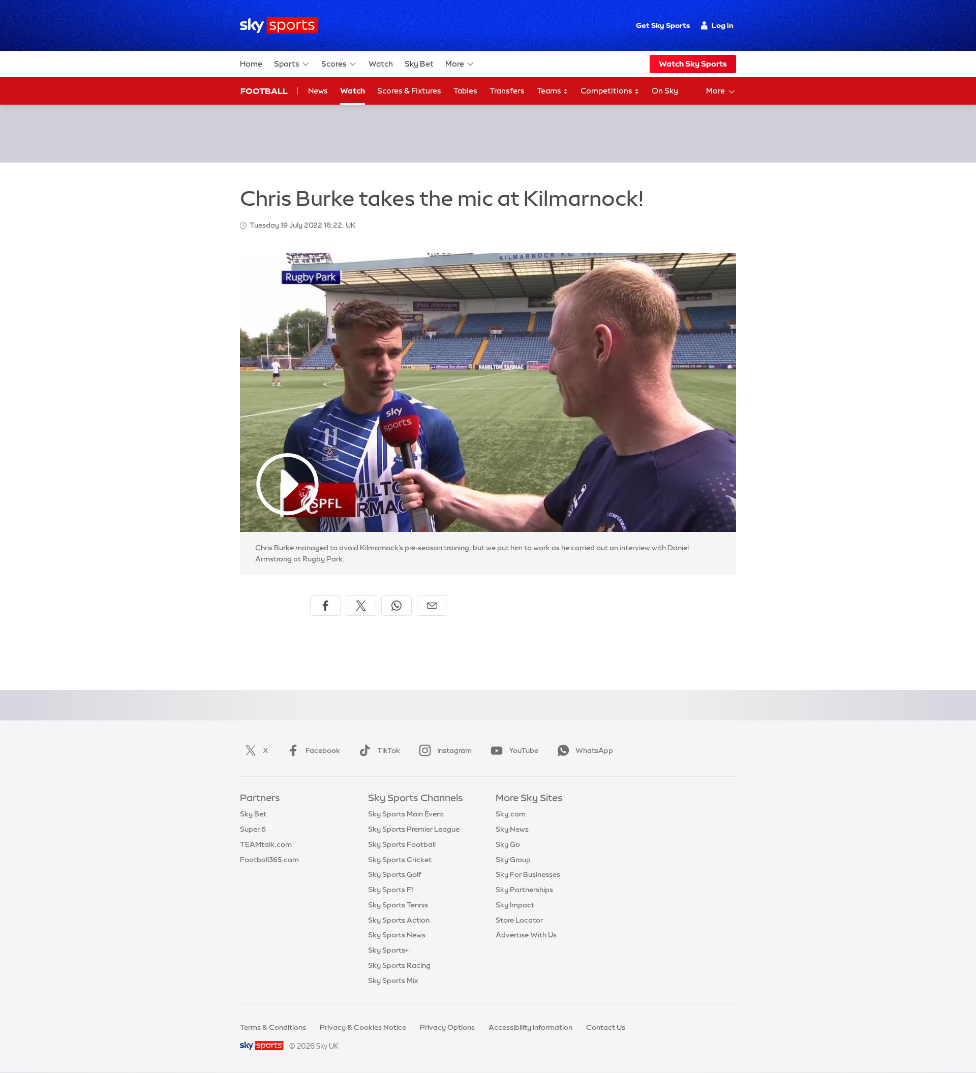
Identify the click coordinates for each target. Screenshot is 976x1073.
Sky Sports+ (388, 950)
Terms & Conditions (273, 1027)
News (318, 90)
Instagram (454, 750)
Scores (334, 64)
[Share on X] (361, 605)
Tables (465, 90)
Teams (550, 90)
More (454, 64)
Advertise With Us (526, 934)
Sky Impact (515, 904)
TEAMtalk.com (266, 844)
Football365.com (269, 859)
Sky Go (508, 844)
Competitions (607, 90)
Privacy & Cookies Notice (363, 1027)
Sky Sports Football (402, 844)
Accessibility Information (530, 1027)
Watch (381, 64)
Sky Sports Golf (394, 874)
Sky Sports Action (399, 920)
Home (251, 64)
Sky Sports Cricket (400, 859)
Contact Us (605, 1027)
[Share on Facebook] (325, 605)
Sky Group (513, 859)
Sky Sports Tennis (398, 904)
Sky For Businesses (528, 874)
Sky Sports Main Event (406, 813)
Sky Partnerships (524, 889)
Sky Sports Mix (393, 980)
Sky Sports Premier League (414, 829)
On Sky (665, 90)
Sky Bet (419, 64)
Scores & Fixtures (409, 90)
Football (264, 91)
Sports (286, 64)
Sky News (512, 829)
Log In (723, 25)
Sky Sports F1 (391, 889)
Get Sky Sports (663, 25)
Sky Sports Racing (399, 965)
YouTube (523, 750)
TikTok (388, 750)
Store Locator (519, 920)
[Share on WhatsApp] (396, 605)
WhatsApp (594, 750)
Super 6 (253, 829)
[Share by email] (432, 605)
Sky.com (511, 813)
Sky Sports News (396, 934)
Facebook (323, 750)
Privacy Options (447, 1027)
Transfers (507, 90)
